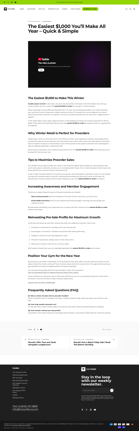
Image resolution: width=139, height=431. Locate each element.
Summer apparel (83, 416)
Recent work (75, 416)
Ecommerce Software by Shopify (21, 425)
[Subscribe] (111, 390)
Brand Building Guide (20, 380)
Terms (125, 416)
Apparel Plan (22, 416)
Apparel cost (14, 416)
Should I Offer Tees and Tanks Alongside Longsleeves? (42, 343)
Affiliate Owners (18, 398)
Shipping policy (30, 427)
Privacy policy (22, 427)
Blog (109, 416)
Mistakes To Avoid (18, 388)
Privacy (121, 416)
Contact (113, 416)
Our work (68, 416)
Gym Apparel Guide (19, 372)
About (117, 416)
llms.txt (132, 416)
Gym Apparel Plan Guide (18, 391)
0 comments (108, 329)
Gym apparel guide (5, 416)
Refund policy (7, 427)
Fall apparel (91, 416)
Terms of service (15, 427)
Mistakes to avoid (49, 416)
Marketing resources (60, 416)
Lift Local (98, 416)
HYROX (15, 395)
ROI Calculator (17, 378)
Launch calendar (39, 416)
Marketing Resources (19, 375)
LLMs (128, 416)
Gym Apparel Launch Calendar (19, 384)
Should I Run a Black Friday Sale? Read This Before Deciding (92, 343)
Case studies (104, 416)
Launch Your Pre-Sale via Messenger (41, 282)
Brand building (30, 416)
